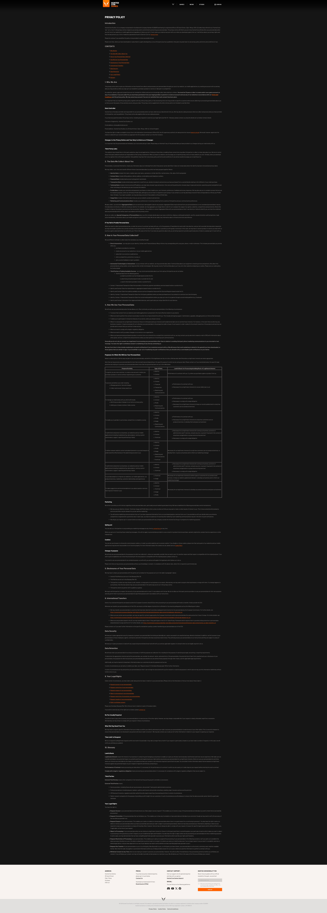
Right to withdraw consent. (117, 702)
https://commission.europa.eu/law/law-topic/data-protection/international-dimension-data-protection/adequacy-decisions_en (146, 612)
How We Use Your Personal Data (119, 59)
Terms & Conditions (172, 909)
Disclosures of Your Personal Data (119, 62)
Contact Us (139, 878)
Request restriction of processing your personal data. (125, 696)
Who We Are (113, 50)
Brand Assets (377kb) (142, 884)
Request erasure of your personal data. (121, 690)
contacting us (157, 528)
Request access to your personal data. (121, 684)
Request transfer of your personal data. (121, 699)
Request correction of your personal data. (121, 687)
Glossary (112, 77)
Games (182, 4)
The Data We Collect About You (118, 53)
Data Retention (114, 71)
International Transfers (116, 65)
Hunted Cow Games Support (175, 878)
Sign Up (210, 889)
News (192, 4)
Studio (201, 4)
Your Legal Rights (115, 74)
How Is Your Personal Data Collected (120, 56)
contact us (142, 709)
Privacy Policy (153, 909)
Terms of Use (154, 34)
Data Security (114, 68)
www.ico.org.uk (195, 132)
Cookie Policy (178, 545)
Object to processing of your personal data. (122, 693)
